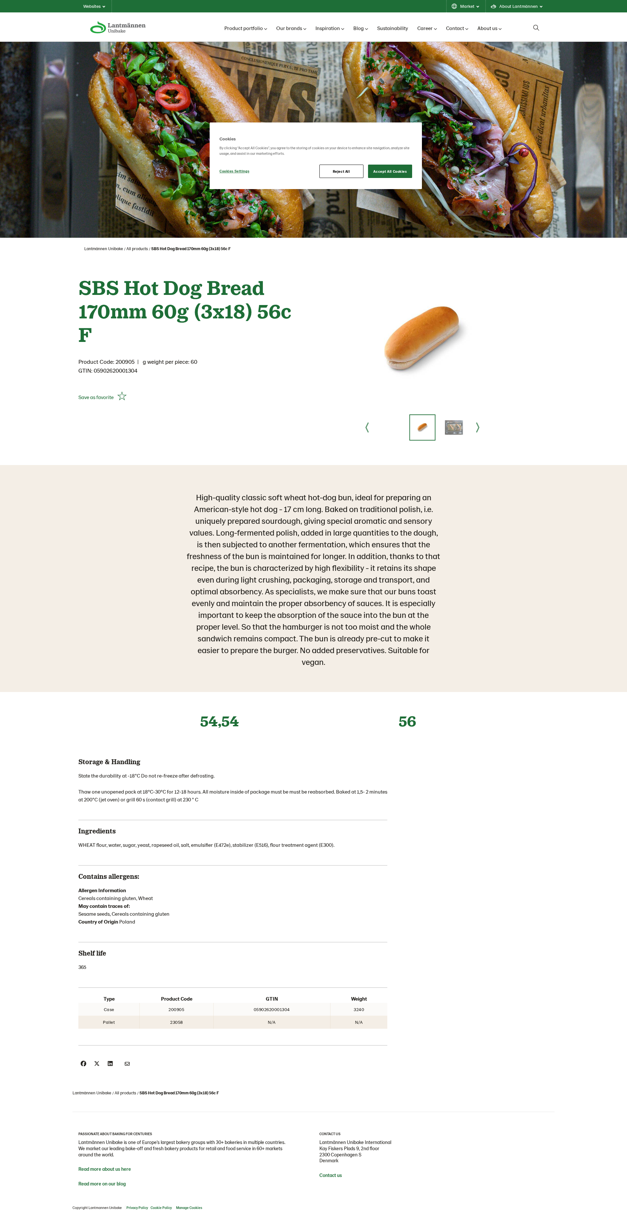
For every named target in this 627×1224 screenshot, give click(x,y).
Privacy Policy (137, 1207)
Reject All (341, 171)
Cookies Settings (234, 171)
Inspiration (327, 28)
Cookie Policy (161, 1207)
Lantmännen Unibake (103, 248)
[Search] (536, 28)
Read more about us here (104, 1169)
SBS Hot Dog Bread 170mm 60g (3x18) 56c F (191, 248)
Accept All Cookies (390, 171)
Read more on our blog (102, 1183)
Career (425, 28)
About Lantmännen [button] (518, 6)
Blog (358, 28)
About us (487, 28)
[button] (422, 427)
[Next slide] (478, 427)
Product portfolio (243, 28)
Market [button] (467, 6)
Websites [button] (92, 6)
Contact (455, 28)
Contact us (330, 1175)
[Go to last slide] (367, 427)
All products (137, 248)
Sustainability (392, 28)
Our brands (289, 28)
